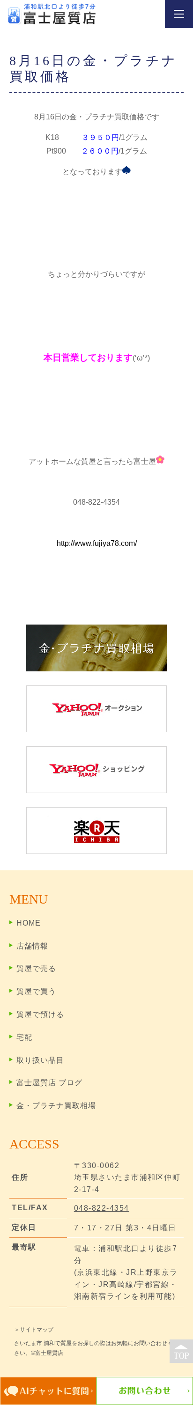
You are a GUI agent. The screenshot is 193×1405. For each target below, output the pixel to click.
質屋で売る (36, 968)
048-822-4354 (101, 1208)
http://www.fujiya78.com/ (97, 543)
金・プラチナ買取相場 (56, 1106)
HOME (28, 923)
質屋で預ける (40, 1014)
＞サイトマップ (33, 1329)
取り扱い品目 (40, 1060)
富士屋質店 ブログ (49, 1083)
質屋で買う (36, 991)
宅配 (24, 1037)
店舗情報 (32, 946)
